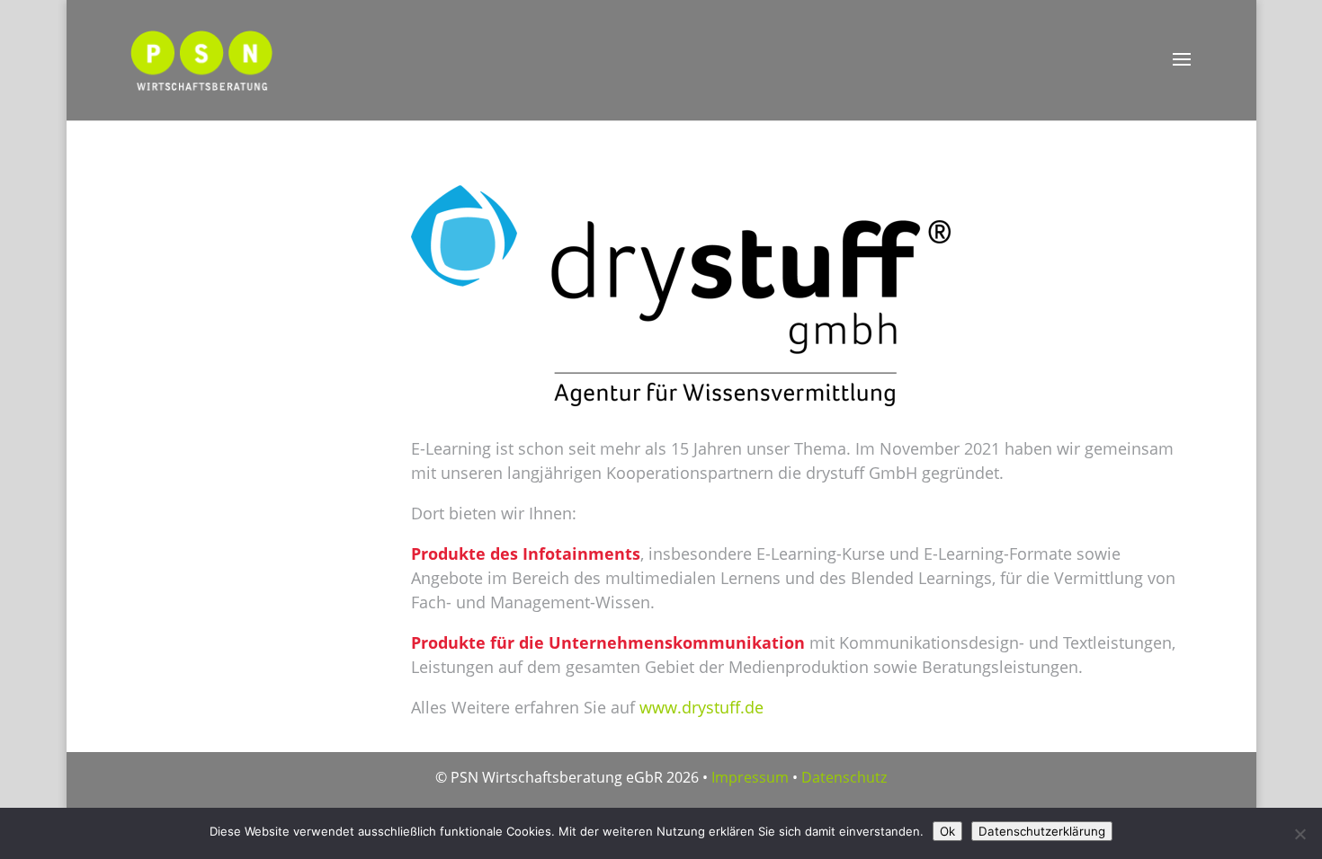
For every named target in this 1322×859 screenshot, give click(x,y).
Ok (947, 831)
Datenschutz (844, 777)
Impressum (750, 777)
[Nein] (1300, 834)
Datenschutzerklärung (1041, 831)
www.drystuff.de (701, 707)
